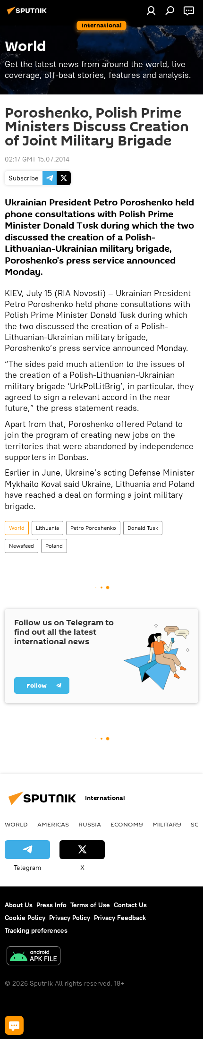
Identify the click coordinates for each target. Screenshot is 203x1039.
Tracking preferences (36, 930)
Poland (54, 545)
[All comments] (14, 1025)
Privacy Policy (69, 917)
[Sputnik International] (28, 14)
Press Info (51, 905)
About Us (19, 905)
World (17, 527)
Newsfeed (21, 545)
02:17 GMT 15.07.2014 (37, 159)
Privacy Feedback (120, 917)
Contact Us (130, 905)
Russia (89, 824)
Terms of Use (90, 905)
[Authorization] (151, 10)
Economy (126, 824)
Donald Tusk (142, 527)
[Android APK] (33, 957)
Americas (53, 824)
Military (166, 824)
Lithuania (47, 527)
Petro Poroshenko (93, 527)
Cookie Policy (25, 917)
